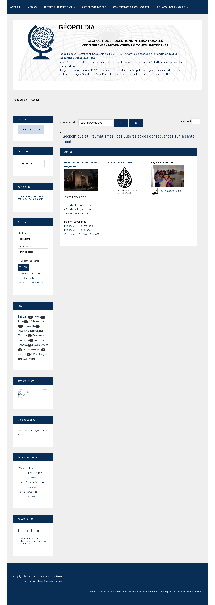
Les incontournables (170, 7)
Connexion (24, 267)
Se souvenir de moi (30, 260)
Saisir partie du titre (69, 121)
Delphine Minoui (32, 349)
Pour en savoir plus (170, 190)
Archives (32, 478)
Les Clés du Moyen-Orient (33, 430)
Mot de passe (24, 246)
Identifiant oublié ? (28, 278)
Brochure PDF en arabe (77, 229)
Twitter (198, 591)
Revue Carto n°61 (27, 491)
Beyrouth (29, 326)
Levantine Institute (120, 162)
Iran (20, 321)
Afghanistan (36, 321)
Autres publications (58, 7)
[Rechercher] (121, 123)
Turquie (22, 335)
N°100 (39, 478)
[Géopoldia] (41, 42)
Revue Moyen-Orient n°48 (32, 482)
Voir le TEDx (164, 74)
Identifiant (23, 232)
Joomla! (17, 581)
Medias (32, 7)
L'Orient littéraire (27, 468)
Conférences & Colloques (131, 7)
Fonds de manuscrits (78, 213)
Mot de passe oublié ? (30, 282)
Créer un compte (28, 273)
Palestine (23, 330)
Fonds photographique (79, 205)
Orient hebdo (30, 530)
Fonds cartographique (78, 209)
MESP (21, 435)
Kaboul (22, 354)
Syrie (37, 317)
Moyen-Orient (40, 344)
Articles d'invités (94, 7)
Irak (36, 330)
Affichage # (186, 121)
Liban (22, 316)
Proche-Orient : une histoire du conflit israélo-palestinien (32, 541)
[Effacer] (136, 123)
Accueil (15, 7)
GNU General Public (72, 581)
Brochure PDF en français (78, 225)
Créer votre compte (31, 129)
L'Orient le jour (39, 354)
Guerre (27, 358)
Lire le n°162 (35, 472)
